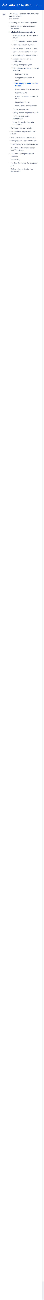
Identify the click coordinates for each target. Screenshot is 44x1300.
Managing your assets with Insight (23, 141)
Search (37, 5)
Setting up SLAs (21, 74)
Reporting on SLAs (22, 102)
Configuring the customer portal (25, 41)
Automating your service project (25, 55)
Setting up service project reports (25, 113)
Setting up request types (22, 65)
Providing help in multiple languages (24, 144)
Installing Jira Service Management (24, 23)
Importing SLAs (21, 93)
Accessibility (15, 159)
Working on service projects (21, 128)
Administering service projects (23, 32)
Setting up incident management (23, 137)
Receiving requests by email (23, 45)
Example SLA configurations (26, 106)
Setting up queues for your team (25, 52)
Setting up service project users (25, 48)
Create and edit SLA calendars (27, 89)
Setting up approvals (21, 109)
